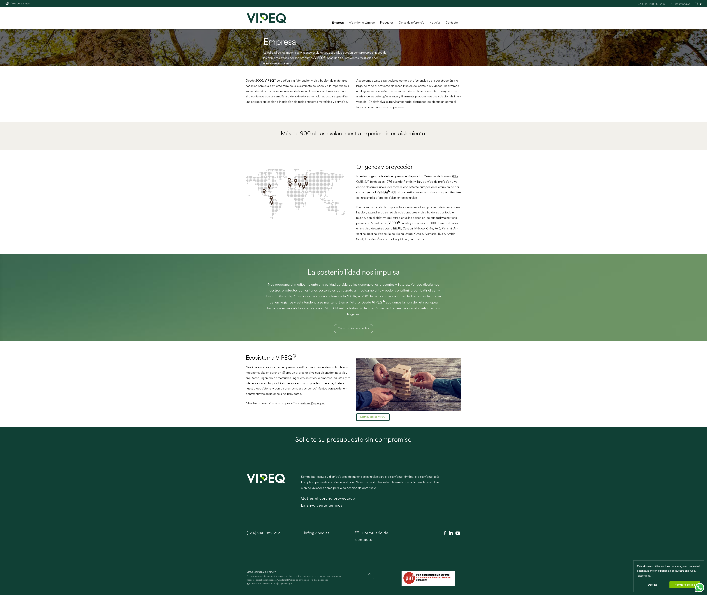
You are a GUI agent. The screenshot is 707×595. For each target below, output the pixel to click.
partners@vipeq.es (312, 403)
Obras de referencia (411, 22)
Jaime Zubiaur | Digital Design (277, 584)
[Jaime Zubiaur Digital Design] (248, 584)
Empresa (338, 22)
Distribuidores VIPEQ (373, 417)
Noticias (434, 22)
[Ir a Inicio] (266, 18)
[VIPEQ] (272, 493)
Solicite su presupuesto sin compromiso (353, 440)
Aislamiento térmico (362, 22)
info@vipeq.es (316, 533)
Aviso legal (282, 580)
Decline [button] (652, 584)
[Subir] (370, 575)
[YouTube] (456, 533)
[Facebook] (444, 533)
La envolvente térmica (322, 506)
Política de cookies (319, 580)
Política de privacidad (298, 580)
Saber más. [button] (644, 575)
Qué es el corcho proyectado (328, 499)
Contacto (452, 22)
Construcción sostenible (353, 328)
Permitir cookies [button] (685, 584)
